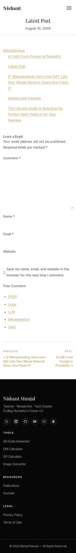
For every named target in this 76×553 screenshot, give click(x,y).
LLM (11, 312)
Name (9, 216)
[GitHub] (25, 421)
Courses (8, 493)
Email (8, 234)
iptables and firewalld (24, 98)
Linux (12, 304)
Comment (12, 158)
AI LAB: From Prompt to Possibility (34, 56)
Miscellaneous (14, 50)
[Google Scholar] (53, 421)
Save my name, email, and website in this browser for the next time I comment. (37, 272)
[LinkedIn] (15, 421)
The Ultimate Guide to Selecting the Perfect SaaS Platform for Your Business (35, 114)
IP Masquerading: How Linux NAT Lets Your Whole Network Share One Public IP (38, 82)
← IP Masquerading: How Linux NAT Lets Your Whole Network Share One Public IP (24, 361)
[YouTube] (34, 421)
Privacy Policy (13, 515)
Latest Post (16, 66)
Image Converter (14, 464)
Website (9, 251)
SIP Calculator (12, 456)
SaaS (12, 327)
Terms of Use (12, 522)
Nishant (12, 8)
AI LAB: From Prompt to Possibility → (64, 361)
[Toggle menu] (69, 8)
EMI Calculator (13, 449)
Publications (11, 486)
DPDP (12, 297)
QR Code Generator (16, 441)
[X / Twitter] (6, 421)
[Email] (44, 421)
